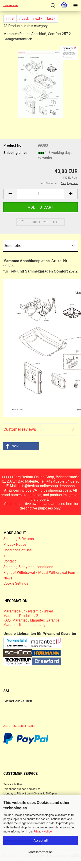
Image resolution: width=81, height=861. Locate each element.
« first (10, 18)
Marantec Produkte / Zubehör (26, 616)
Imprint (9, 556)
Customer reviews (19, 429)
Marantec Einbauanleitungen (26, 625)
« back (24, 18)
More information (40, 852)
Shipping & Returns (18, 539)
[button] (10, 194)
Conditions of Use (17, 550)
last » (51, 18)
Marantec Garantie (44, 620)
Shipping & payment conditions (28, 567)
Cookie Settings (15, 583)
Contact (9, 561)
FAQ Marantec (15, 620)
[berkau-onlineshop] (9, 5)
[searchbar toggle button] (52, 5)
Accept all (41, 840)
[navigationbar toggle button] (75, 5)
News (7, 578)
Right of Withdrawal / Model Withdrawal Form (39, 572)
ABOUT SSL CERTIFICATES (19, 726)
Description (13, 245)
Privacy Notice (43, 831)
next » (38, 18)
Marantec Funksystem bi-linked (28, 611)
